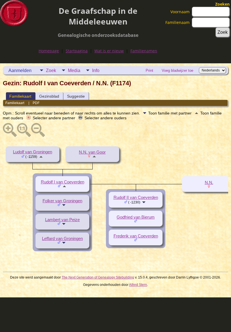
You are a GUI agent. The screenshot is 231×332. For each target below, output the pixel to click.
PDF (36, 103)
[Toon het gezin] (64, 205)
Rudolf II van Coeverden (136, 197)
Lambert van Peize (62, 219)
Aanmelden (20, 70)
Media (74, 70)
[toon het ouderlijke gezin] (41, 156)
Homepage (49, 50)
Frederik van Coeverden (136, 236)
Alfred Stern (138, 285)
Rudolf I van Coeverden (62, 182)
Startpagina (77, 50)
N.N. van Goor (92, 152)
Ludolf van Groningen (32, 152)
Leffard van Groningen (62, 238)
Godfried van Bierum (136, 217)
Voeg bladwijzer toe (177, 70)
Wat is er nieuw (109, 50)
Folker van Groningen (62, 201)
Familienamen (143, 50)
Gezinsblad (49, 96)
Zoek (51, 70)
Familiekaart (20, 96)
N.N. (209, 182)
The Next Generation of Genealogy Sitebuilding (98, 277)
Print (149, 70)
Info (95, 70)
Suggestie (76, 96)
